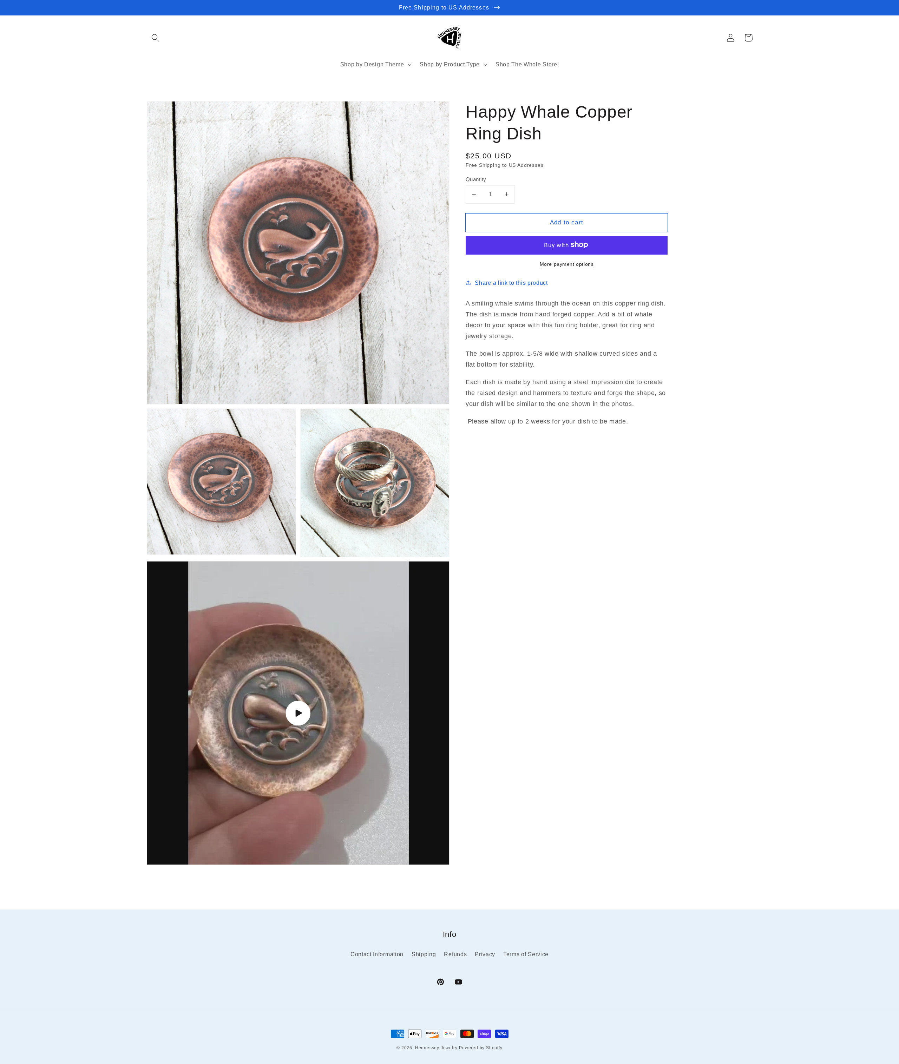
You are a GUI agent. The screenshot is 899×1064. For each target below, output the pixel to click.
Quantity (476, 179)
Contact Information (376, 954)
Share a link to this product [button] (511, 282)
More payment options (567, 264)
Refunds (455, 954)
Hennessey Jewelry (436, 1048)
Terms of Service (526, 954)
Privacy (485, 954)
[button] (156, 38)
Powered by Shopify (481, 1048)
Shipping (424, 954)
